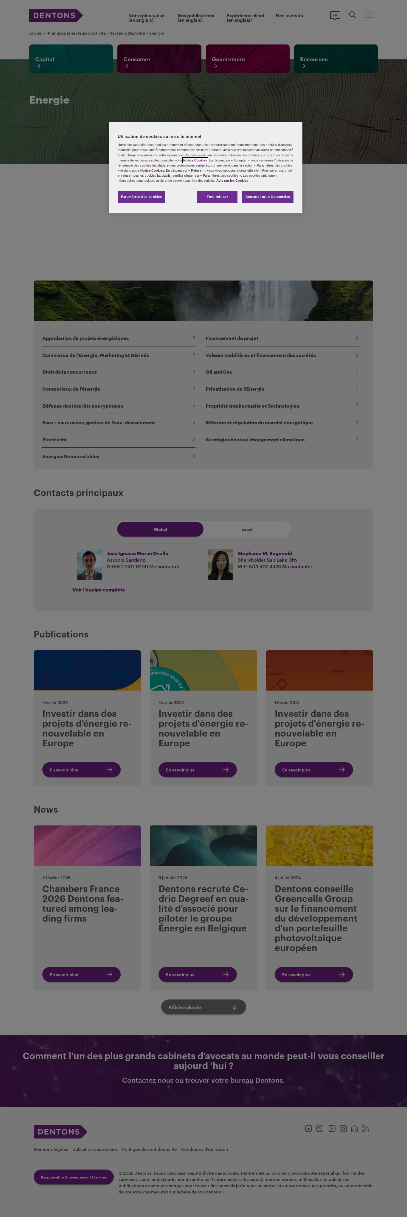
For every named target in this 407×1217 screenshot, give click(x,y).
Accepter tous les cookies (268, 196)
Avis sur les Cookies (232, 180)
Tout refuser (217, 196)
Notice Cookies (195, 160)
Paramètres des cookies (141, 196)
